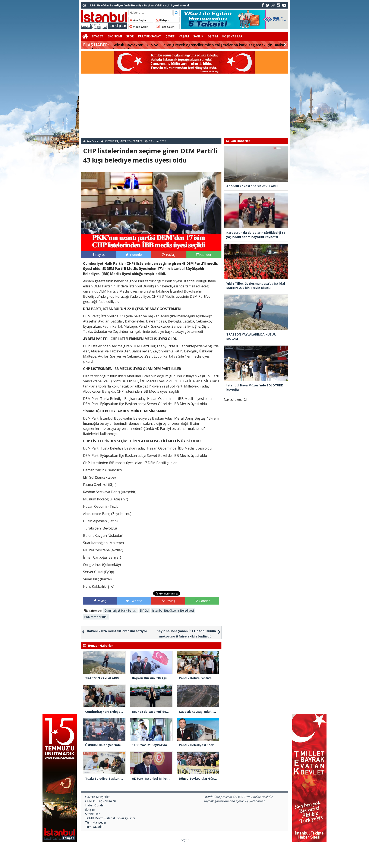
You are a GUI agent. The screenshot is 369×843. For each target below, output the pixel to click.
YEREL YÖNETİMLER (131, 141)
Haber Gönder (95, 805)
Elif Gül (144, 610)
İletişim (164, 20)
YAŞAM (184, 36)
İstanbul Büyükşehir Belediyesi (173, 610)
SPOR (130, 36)
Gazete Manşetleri (97, 797)
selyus (184, 840)
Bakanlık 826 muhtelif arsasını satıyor (117, 631)
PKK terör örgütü (96, 617)
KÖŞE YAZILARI (232, 36)
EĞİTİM (213, 36)
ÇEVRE (170, 36)
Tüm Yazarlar (94, 827)
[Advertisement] (184, 106)
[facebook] (263, 5)
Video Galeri (140, 27)
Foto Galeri (167, 27)
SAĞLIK (198, 36)
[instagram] (278, 5)
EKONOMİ (115, 36)
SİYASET (97, 36)
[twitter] (267, 5)
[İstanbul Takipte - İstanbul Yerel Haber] (104, 19)
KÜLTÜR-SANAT (149, 36)
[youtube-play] (284, 5)
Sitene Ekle (92, 814)
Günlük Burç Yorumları (100, 801)
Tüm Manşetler (95, 822)
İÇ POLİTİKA (111, 141)
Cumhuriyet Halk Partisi (120, 610)
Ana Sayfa (139, 20)
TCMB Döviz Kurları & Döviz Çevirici (110, 818)
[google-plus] (273, 5)
